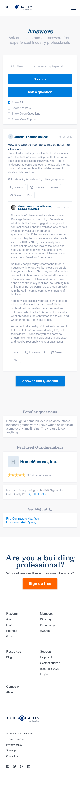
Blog (9, 657)
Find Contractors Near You (22, 518)
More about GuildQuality (21, 522)
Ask (8, 619)
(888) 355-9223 (49, 668)
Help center (47, 657)
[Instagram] (22, 767)
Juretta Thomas (25, 136)
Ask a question (40, 91)
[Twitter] (15, 767)
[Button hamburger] (73, 8)
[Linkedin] (28, 767)
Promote (11, 630)
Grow (9, 636)
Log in (44, 674)
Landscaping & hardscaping (26, 179)
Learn (9, 625)
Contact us (12, 756)
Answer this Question (40, 381)
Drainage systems (54, 179)
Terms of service (15, 739)
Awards (45, 630)
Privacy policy (14, 745)
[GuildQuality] (18, 8)
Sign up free (40, 583)
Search (40, 79)
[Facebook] (8, 767)
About (10, 692)
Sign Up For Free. (39, 494)
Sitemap (11, 750)
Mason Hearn (25, 206)
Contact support (50, 663)
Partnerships (48, 625)
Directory (46, 619)
